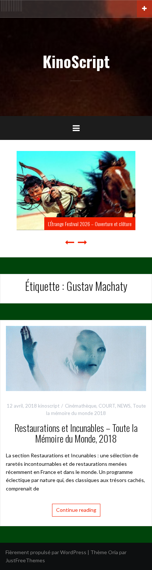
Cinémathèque (80, 406)
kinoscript (48, 406)
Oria (113, 552)
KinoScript (76, 61)
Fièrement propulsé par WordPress (46, 552)
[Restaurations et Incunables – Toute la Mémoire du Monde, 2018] (76, 358)
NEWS (124, 406)
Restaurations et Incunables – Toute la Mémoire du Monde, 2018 (76, 433)
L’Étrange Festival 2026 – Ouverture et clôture (52, 224)
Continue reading (76, 510)
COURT (107, 406)
